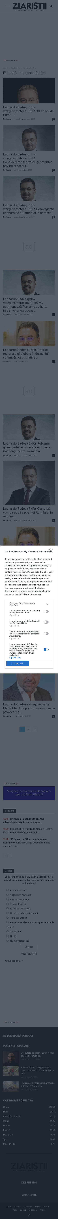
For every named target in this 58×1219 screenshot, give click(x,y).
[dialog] (29, 609)
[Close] (52, 552)
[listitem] (29, 604)
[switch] (46, 611)
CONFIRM (17, 663)
